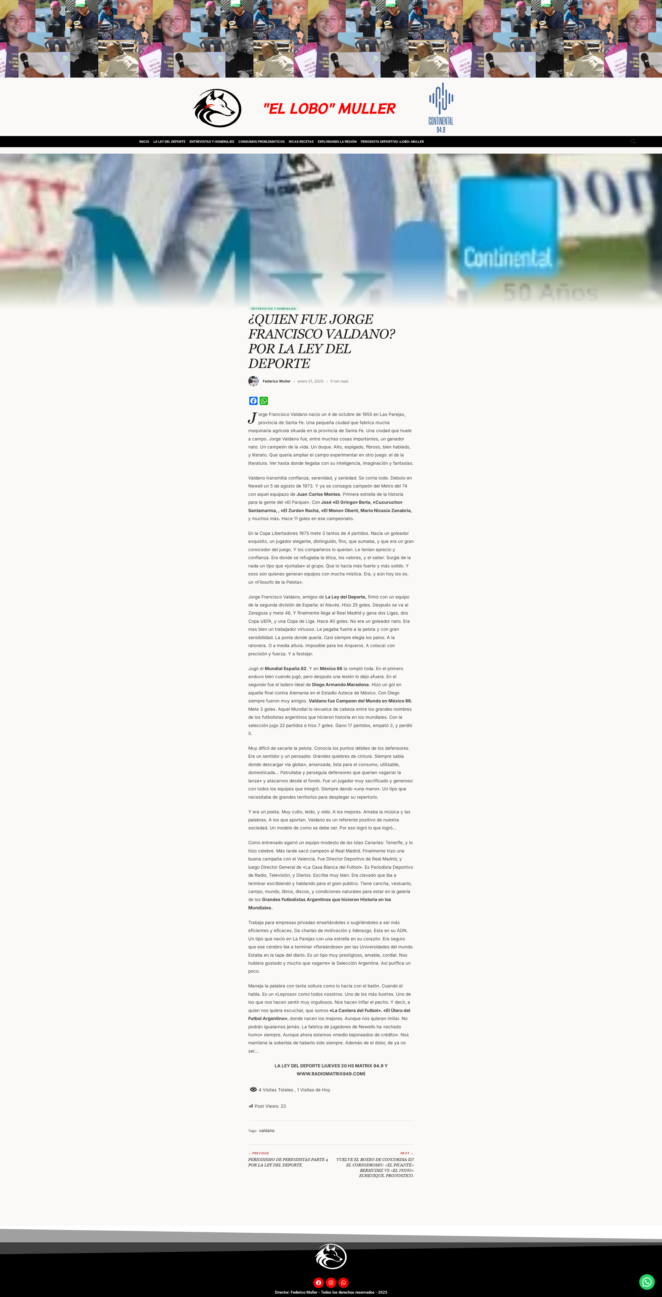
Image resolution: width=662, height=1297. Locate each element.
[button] (647, 1282)
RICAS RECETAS (301, 142)
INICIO (144, 142)
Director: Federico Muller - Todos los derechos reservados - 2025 (331, 1292)
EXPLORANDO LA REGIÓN (337, 142)
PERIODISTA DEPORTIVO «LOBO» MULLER (392, 142)
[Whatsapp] (343, 1283)
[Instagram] (331, 1283)
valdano (267, 1130)
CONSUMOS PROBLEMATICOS (261, 142)
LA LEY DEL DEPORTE (169, 142)
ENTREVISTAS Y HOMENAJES (212, 142)
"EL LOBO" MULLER (328, 108)
